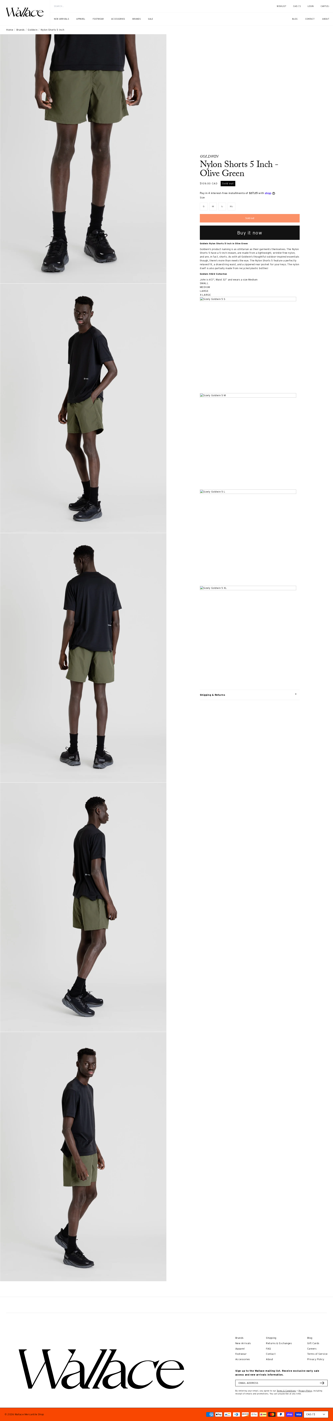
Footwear (240, 1353)
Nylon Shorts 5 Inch (52, 29)
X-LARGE (205, 294)
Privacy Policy (315, 1359)
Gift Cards (313, 1343)
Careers (312, 1348)
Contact (271, 1353)
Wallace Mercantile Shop (29, 1414)
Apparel (240, 1348)
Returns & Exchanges (279, 1343)
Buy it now (249, 233)
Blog (309, 1337)
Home (9, 29)
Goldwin (32, 29)
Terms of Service (317, 1353)
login (313, 8)
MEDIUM (205, 287)
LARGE (204, 290)
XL (232, 207)
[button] (325, 6)
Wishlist (281, 6)
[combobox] (156, 6)
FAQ (268, 1348)
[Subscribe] (322, 1383)
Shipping (271, 1337)
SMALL (204, 283)
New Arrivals (243, 1343)
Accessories (242, 1359)
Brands (20, 29)
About (269, 1359)
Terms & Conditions (286, 1391)
